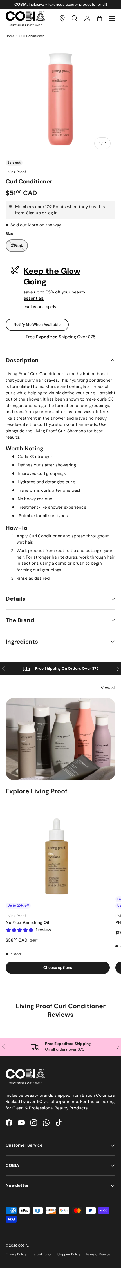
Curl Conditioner (31, 36)
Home (10, 36)
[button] (99, 18)
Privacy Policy (16, 1254)
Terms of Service (98, 1254)
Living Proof (16, 172)
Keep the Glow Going (52, 276)
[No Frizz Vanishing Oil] (58, 856)
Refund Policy (42, 1254)
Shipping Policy (68, 1254)
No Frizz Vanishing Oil (27, 922)
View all (108, 688)
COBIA (23, 1245)
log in (52, 213)
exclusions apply (40, 307)
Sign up (33, 213)
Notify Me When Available (37, 324)
